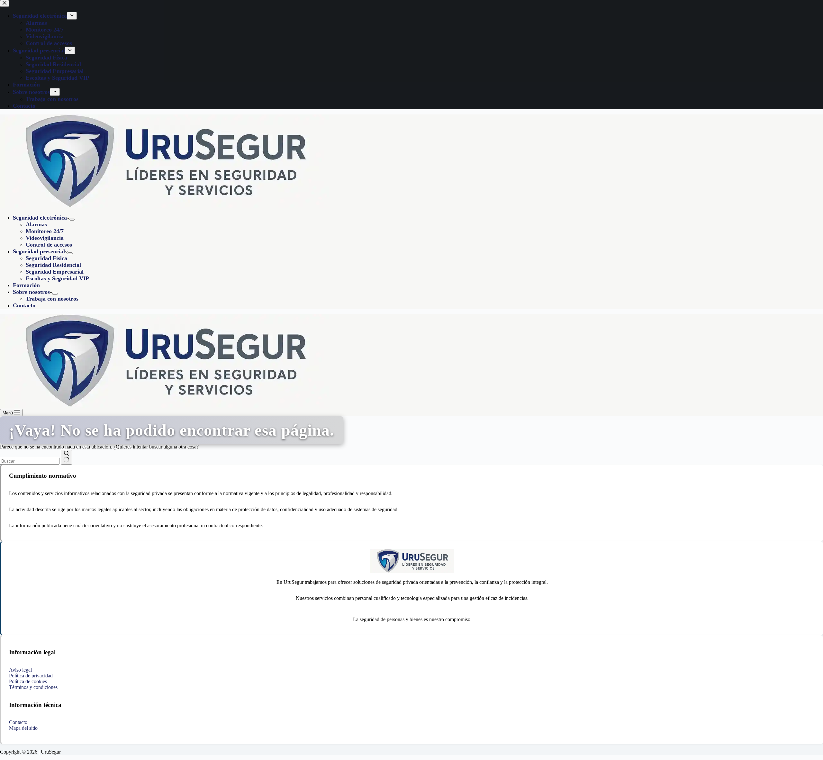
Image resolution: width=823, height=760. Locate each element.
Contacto (24, 305)
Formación (26, 285)
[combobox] (29, 461)
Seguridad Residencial (53, 265)
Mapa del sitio (23, 728)
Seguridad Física (46, 258)
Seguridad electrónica (40, 217)
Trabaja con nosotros (52, 298)
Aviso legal (20, 670)
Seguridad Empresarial (55, 271)
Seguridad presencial (39, 251)
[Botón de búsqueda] (66, 457)
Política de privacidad (31, 675)
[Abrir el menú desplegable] (72, 220)
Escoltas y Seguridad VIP (57, 278)
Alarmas (36, 224)
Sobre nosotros (31, 292)
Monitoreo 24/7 (45, 231)
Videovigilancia (45, 238)
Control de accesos (49, 244)
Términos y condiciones (33, 687)
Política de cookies (28, 681)
